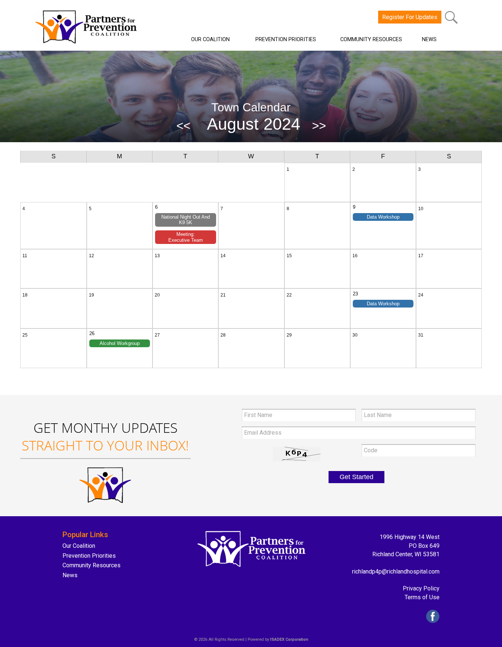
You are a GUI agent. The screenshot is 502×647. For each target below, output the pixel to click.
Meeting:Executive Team (185, 237)
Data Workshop (383, 217)
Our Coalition (78, 545)
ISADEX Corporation (289, 639)
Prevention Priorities (89, 555)
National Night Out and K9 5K (185, 220)
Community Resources (91, 565)
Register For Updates (409, 17)
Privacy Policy (421, 588)
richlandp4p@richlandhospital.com (396, 571)
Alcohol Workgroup (120, 343)
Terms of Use (422, 597)
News (70, 575)
